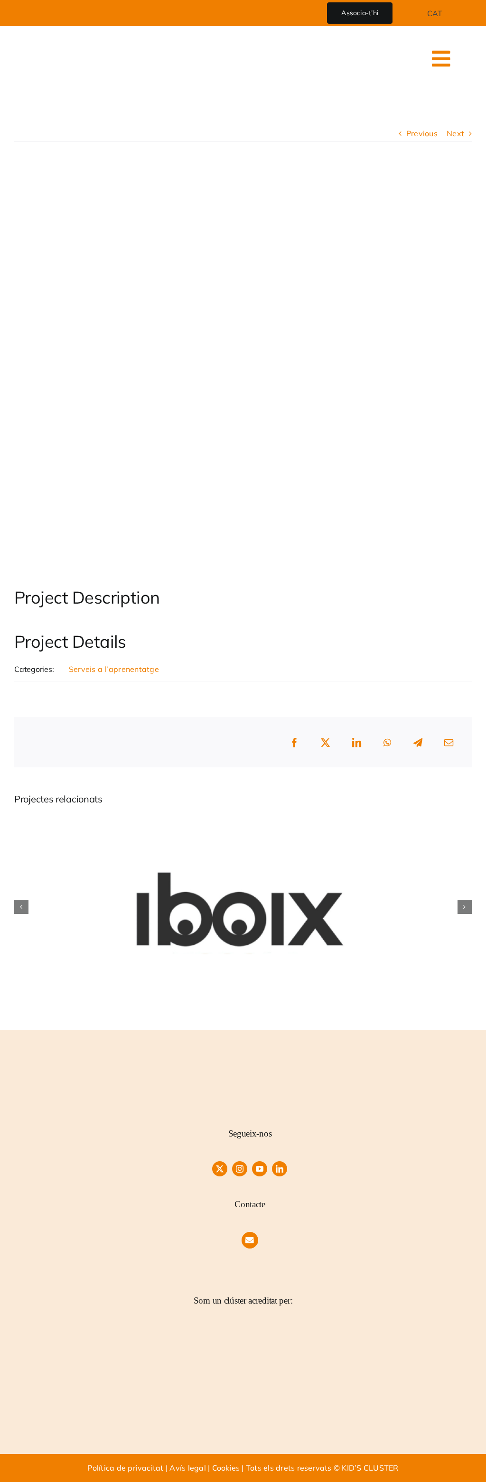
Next (455, 133)
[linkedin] (279, 1168)
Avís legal (187, 1468)
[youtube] (259, 1168)
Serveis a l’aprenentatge (114, 669)
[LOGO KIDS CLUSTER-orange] (249, 1065)
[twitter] (219, 1168)
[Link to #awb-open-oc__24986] (441, 59)
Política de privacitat (125, 1468)
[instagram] (239, 1168)
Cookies (226, 1468)
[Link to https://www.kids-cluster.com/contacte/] (250, 1240)
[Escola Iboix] (243, 820)
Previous (422, 133)
